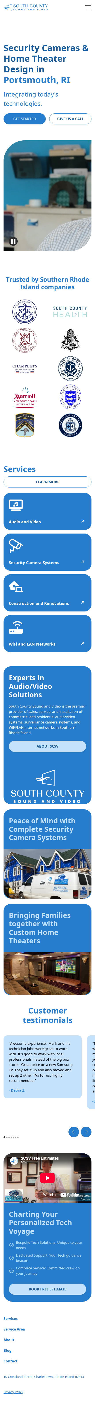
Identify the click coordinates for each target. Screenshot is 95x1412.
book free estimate (47, 1289)
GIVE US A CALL (70, 118)
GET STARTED (24, 118)
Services (11, 1318)
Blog (7, 1350)
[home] (26, 7)
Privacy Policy (13, 1392)
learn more (47, 482)
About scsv (47, 746)
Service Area (14, 1329)
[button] (87, 7)
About (9, 1339)
